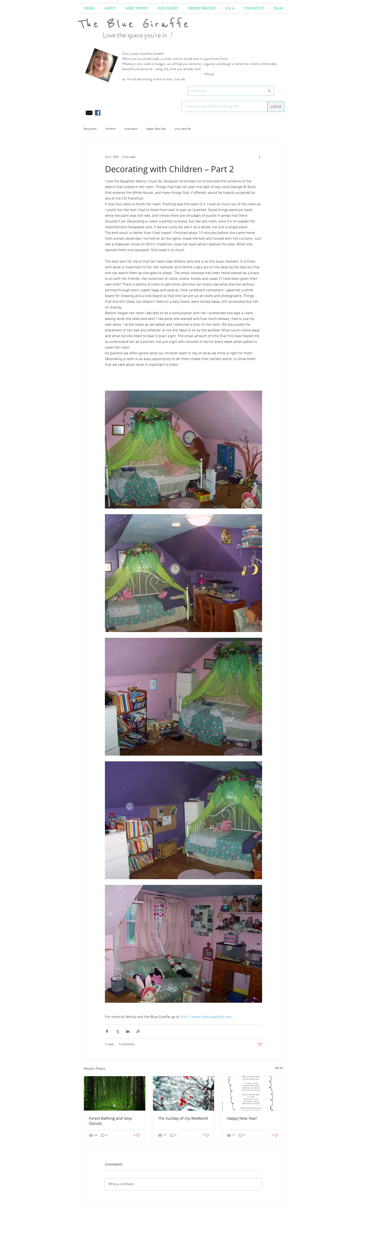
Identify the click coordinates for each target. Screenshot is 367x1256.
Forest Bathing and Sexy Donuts (110, 1121)
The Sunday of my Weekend (183, 1118)
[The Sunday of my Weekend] (183, 1093)
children (110, 129)
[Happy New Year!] (252, 1093)
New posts (90, 129)
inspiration (131, 129)
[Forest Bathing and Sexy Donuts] (114, 1093)
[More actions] (259, 157)
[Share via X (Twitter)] (117, 1031)
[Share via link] (138, 1031)
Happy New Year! (242, 1118)
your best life (183, 129)
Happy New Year (156, 129)
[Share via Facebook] (107, 1031)
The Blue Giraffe (134, 24)
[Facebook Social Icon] (97, 112)
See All (279, 1068)
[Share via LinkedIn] (128, 1031)
